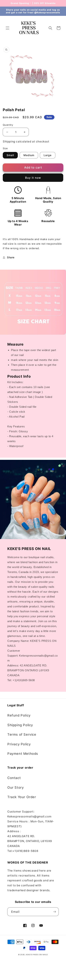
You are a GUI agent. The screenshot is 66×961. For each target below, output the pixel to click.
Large (48, 155)
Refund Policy (19, 715)
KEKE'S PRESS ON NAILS (37, 955)
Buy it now (33, 177)
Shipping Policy (20, 725)
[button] (7, 28)
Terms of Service (21, 734)
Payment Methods (22, 754)
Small (10, 155)
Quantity (8, 124)
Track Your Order (21, 797)
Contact (14, 778)
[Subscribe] (54, 911)
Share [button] (10, 257)
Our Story (15, 787)
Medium (28, 155)
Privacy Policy (19, 744)
